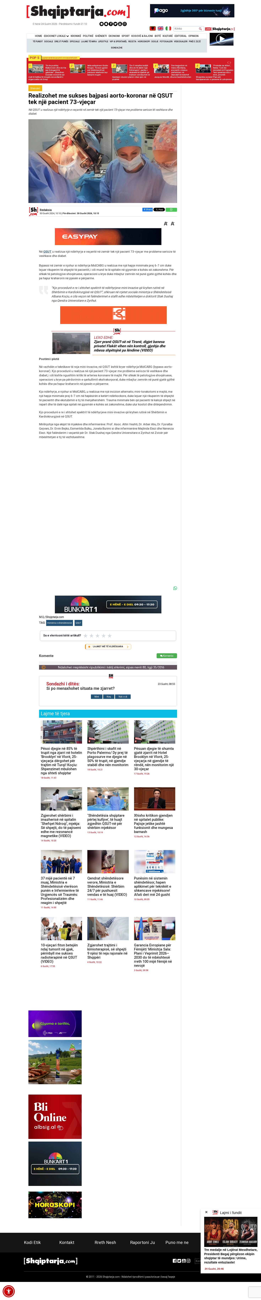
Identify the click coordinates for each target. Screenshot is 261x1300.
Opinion (193, 36)
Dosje (154, 41)
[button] (9, 1291)
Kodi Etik (32, 1242)
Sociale (48, 41)
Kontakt (66, 1242)
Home (38, 36)
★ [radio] (85, 636)
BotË (158, 36)
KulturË (168, 36)
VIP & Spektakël (118, 41)
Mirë (96, 696)
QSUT (47, 251)
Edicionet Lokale (55, 36)
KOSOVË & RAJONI (142, 36)
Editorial (181, 36)
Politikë (88, 36)
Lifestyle (103, 41)
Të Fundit (38, 41)
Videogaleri (180, 41)
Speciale (75, 41)
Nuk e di (123, 696)
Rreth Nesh (105, 1242)
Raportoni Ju (142, 1242)
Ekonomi (114, 36)
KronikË (76, 36)
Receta (132, 41)
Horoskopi (144, 41)
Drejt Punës (61, 41)
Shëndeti (101, 36)
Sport (126, 36)
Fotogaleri (166, 41)
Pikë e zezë (195, 41)
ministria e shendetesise (59, 623)
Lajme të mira (89, 41)
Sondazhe (117, 47)
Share (149, 209)
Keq (109, 696)
